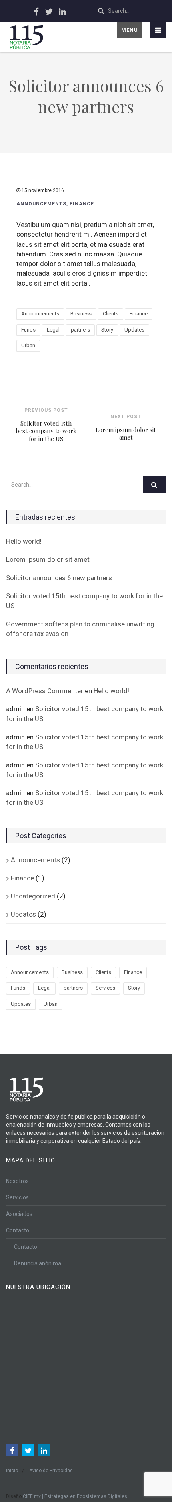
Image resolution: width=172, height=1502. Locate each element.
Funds (28, 330)
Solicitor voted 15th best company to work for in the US (84, 601)
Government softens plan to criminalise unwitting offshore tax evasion (80, 629)
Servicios (17, 1197)
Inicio (12, 1470)
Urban (28, 345)
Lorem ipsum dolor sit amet (48, 559)
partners (80, 330)
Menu (129, 30)
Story (107, 330)
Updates (134, 330)
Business (81, 314)
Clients (110, 314)
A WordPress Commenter (44, 691)
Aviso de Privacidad (51, 1470)
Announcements (41, 204)
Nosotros (17, 1181)
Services (105, 988)
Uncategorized (33, 896)
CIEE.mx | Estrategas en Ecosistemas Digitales (75, 1496)
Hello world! (24, 541)
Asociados (19, 1214)
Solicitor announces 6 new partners (59, 578)
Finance (82, 204)
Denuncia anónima (37, 1263)
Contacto (17, 1230)
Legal (53, 330)
